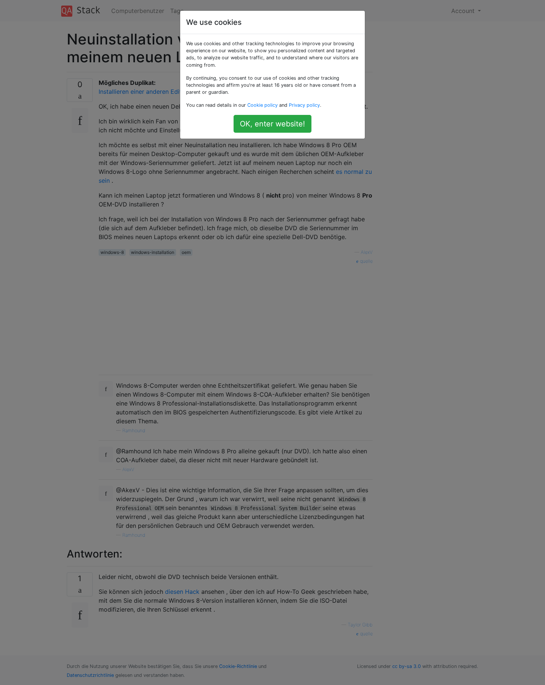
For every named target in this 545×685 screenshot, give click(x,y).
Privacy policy (304, 105)
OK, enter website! (272, 123)
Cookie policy (262, 105)
